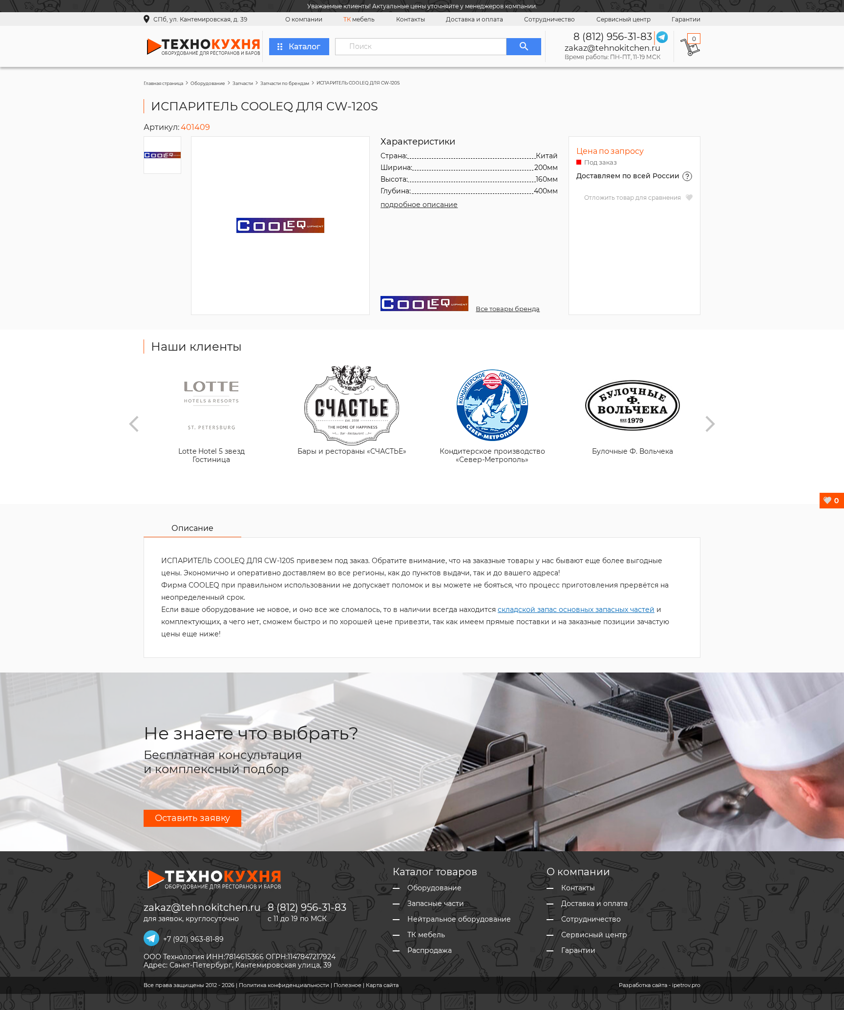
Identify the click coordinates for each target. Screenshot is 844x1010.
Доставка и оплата (474, 19)
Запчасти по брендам (284, 83)
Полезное (347, 985)
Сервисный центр (623, 19)
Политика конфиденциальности (284, 985)
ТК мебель (426, 935)
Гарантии (686, 19)
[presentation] (134, 424)
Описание (192, 528)
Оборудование (207, 83)
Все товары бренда (508, 309)
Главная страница (163, 83)
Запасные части (435, 904)
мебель (359, 19)
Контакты (410, 19)
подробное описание (419, 204)
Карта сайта (382, 985)
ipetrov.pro (686, 985)
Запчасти (242, 83)
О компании (303, 19)
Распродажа (429, 951)
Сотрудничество (549, 19)
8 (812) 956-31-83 (612, 36)
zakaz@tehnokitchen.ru (612, 48)
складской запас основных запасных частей (576, 609)
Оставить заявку (192, 818)
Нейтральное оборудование (459, 919)
